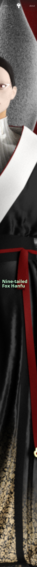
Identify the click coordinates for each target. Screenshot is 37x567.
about (32, 5)
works (5, 5)
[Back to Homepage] (18, 7)
